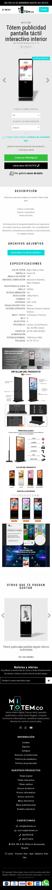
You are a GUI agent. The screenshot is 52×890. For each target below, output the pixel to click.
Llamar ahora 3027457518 (25, 165)
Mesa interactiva (26, 801)
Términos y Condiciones (26, 755)
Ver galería (28, 173)
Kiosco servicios (26, 797)
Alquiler (26, 747)
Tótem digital (25, 776)
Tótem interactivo (26, 780)
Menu (7, 10)
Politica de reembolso (26, 759)
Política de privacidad (26, 763)
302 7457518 (43, 3)
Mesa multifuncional (26, 805)
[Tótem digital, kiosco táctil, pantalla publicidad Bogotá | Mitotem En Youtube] (31, 727)
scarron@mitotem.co (27, 830)
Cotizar (44, 9)
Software (26, 751)
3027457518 (27, 835)
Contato (26, 743)
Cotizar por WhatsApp (25, 157)
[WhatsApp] (26, 727)
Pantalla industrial (26, 809)
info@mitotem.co (27, 826)
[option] (26, 80)
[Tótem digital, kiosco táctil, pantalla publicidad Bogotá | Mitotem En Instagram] (20, 727)
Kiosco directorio (26, 788)
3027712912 (27, 839)
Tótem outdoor (26, 784)
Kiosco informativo (26, 793)
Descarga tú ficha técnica (26, 253)
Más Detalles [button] (25, 47)
